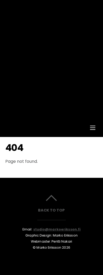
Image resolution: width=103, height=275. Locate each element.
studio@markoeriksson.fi (57, 229)
